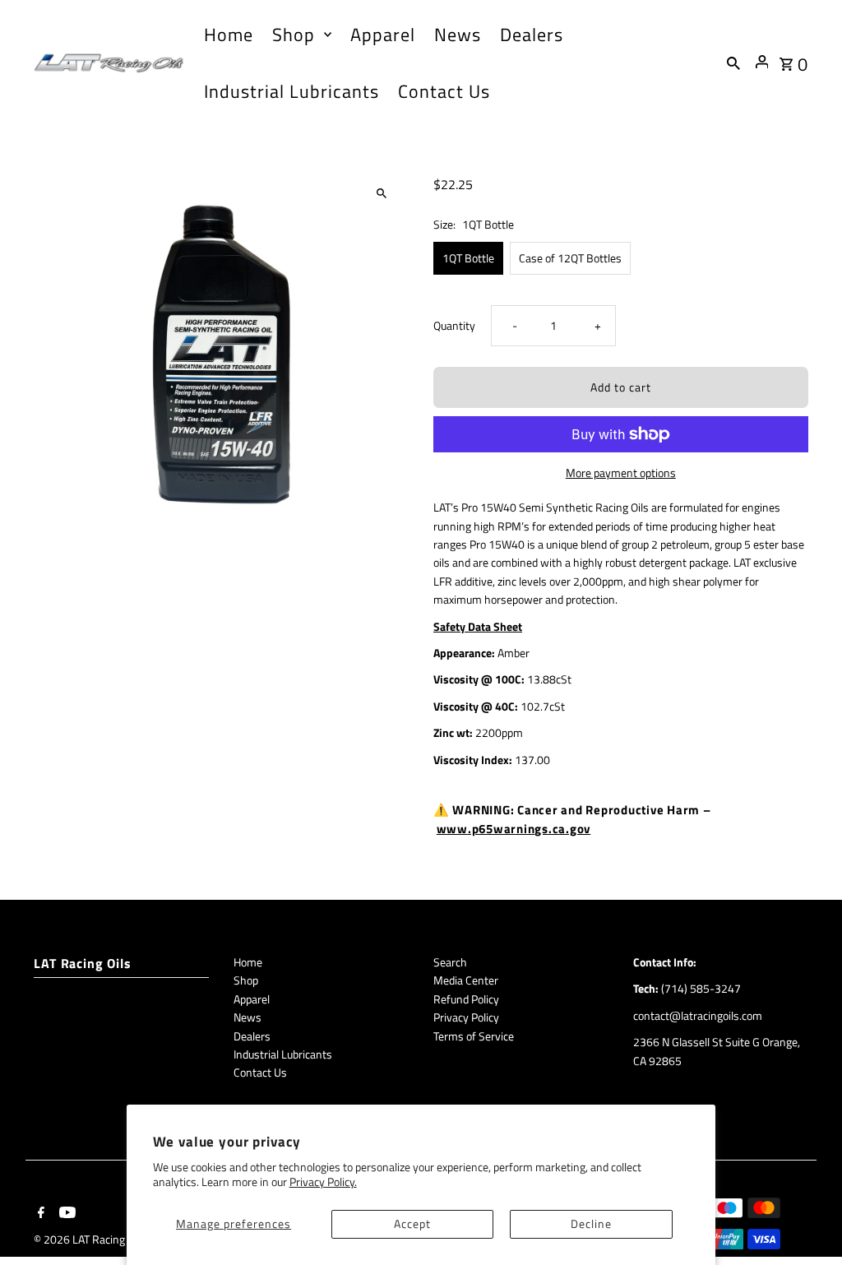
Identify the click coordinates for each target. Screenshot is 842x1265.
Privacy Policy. (323, 1181)
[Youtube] (65, 1214)
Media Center (465, 980)
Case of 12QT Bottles (570, 257)
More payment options (621, 472)
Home (248, 962)
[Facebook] (39, 1214)
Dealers (252, 1036)
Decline (591, 1223)
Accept (412, 1223)
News (247, 1017)
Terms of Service (473, 1036)
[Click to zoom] (381, 193)
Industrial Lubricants (283, 1054)
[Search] (733, 62)
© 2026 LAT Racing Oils (91, 1239)
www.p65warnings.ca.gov (514, 828)
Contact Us (260, 1072)
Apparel (252, 999)
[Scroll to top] (807, 1221)
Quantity (454, 325)
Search (450, 962)
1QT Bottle (468, 257)
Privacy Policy (466, 1017)
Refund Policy (466, 999)
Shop (246, 980)
